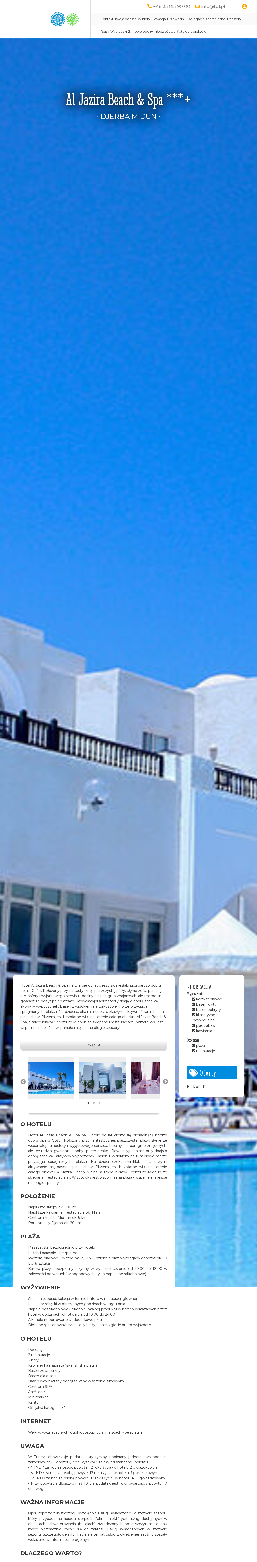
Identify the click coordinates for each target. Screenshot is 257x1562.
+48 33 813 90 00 (171, 6)
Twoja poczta (126, 19)
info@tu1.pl (213, 6)
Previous (22, 1081)
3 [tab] (99, 1103)
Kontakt (107, 19)
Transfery (234, 19)
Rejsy (105, 31)
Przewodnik (176, 19)
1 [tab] (88, 1103)
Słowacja (158, 19)
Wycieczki (118, 31)
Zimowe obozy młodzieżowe (152, 31)
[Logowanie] (244, 6)
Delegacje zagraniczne (206, 19)
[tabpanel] (51, 1078)
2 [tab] (93, 1103)
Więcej (94, 1045)
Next (164, 1081)
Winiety (144, 19)
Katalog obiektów (191, 31)
